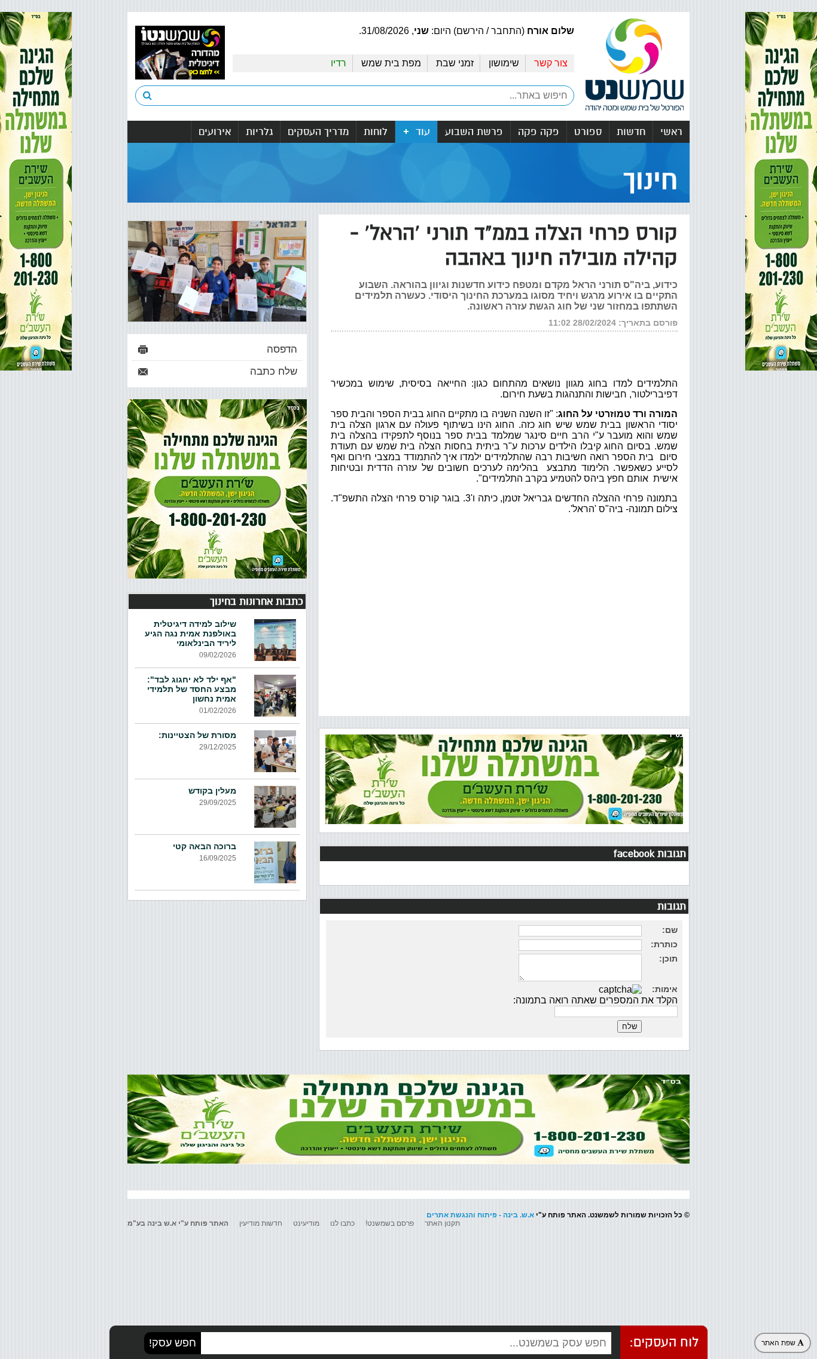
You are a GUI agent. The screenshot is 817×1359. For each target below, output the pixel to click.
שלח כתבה (273, 371)
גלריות (259, 132)
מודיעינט (306, 1223)
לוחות (376, 132)
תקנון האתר (442, 1223)
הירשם (470, 31)
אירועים (215, 132)
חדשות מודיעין (260, 1223)
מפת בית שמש (391, 63)
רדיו (338, 63)
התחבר (506, 31)
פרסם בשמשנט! (389, 1223)
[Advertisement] (504, 618)
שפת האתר (779, 1343)
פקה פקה (538, 132)
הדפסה (282, 349)
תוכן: (668, 958)
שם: (670, 930)
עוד (421, 132)
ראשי (671, 132)
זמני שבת (455, 63)
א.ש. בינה (518, 1215)
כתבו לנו (342, 1223)
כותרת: (664, 944)
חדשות (631, 132)
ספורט (588, 132)
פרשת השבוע (474, 132)
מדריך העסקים (318, 132)
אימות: (665, 989)
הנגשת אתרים (449, 1215)
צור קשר (551, 63)
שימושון (504, 63)
